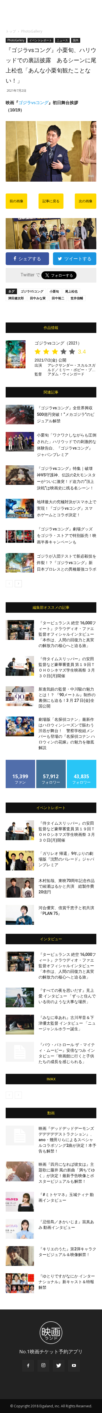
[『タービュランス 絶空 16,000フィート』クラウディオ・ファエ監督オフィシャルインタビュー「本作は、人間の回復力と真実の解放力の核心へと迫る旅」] (20, 630)
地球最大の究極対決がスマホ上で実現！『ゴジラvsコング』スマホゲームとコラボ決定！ (66, 508)
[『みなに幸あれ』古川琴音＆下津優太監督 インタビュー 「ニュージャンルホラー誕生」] (20, 1025)
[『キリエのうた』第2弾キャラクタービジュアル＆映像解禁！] (20, 1256)
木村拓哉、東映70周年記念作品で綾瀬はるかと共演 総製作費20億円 (67, 886)
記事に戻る (51, 201)
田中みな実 (38, 298)
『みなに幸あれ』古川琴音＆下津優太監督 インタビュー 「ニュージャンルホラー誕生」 (67, 1023)
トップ (11, 31)
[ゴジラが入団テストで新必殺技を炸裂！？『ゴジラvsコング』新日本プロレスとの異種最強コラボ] (20, 563)
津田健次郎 (16, 298)
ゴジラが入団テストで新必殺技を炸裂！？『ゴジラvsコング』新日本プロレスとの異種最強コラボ (66, 562)
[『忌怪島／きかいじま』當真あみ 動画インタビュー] (20, 1229)
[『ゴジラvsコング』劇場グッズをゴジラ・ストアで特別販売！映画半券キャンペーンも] (20, 535)
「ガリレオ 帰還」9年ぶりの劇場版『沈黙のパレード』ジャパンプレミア (66, 859)
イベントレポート (40, 40)
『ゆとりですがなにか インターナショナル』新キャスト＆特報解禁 (67, 1282)
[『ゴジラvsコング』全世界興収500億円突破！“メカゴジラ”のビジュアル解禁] (20, 414)
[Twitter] (58, 1365)
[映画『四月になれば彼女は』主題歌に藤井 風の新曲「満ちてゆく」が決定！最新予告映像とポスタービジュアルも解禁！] (20, 1171)
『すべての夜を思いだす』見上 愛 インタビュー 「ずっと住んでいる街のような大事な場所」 (67, 996)
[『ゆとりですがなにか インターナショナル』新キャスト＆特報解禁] (20, 1283)
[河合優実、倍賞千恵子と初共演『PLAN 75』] (20, 915)
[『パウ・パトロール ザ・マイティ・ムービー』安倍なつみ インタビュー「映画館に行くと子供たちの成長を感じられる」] (20, 1052)
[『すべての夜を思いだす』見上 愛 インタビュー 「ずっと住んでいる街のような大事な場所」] (20, 997)
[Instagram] (43, 1365)
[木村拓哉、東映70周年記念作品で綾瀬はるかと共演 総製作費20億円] (20, 888)
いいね (20, 762)
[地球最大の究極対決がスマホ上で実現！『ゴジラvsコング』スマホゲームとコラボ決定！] (20, 508)
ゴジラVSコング (32, 291)
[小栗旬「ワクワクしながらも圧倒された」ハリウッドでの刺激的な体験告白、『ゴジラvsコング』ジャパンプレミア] (20, 441)
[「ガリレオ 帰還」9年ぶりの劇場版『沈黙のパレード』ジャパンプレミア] (20, 860)
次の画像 (85, 201)
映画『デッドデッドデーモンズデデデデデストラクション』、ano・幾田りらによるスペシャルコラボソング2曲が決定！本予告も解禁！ (67, 1139)
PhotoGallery (31, 31)
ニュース (62, 40)
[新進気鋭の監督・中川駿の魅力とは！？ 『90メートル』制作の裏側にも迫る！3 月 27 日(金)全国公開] (20, 696)
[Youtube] (74, 1365)
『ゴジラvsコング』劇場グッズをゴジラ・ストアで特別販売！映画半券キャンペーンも (66, 535)
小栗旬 (54, 291)
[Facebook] (28, 1365)
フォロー (51, 762)
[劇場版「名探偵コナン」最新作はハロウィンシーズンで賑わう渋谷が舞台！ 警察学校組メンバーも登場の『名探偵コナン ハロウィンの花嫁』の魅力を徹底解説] (20, 726)
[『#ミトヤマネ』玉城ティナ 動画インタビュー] (20, 1202)
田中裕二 (58, 298)
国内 (75, 40)
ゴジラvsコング (33, 102)
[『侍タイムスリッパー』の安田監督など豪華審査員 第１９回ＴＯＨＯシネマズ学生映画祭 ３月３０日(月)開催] (20, 666)
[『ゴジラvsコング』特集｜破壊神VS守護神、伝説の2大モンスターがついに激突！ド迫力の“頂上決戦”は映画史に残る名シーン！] (20, 475)
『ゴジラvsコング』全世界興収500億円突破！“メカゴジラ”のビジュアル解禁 (65, 414)
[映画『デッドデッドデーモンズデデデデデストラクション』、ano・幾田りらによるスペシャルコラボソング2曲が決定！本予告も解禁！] (20, 1135)
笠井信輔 (77, 298)
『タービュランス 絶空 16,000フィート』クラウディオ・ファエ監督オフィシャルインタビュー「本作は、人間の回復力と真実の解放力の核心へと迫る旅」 (67, 634)
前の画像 (16, 201)
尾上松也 (71, 291)
